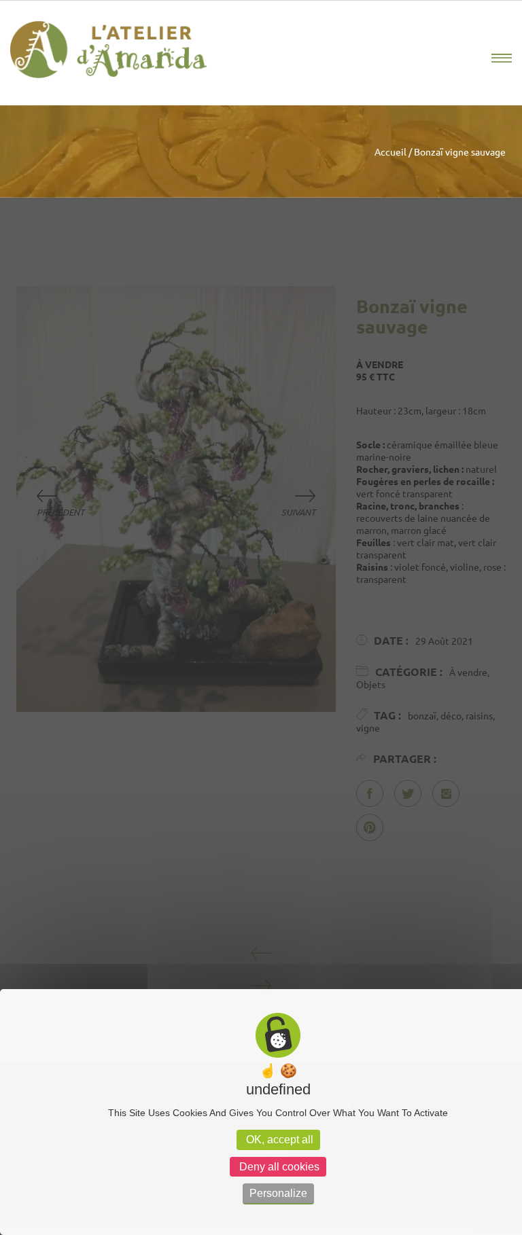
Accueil (390, 151)
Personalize (278, 1193)
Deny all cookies (278, 1167)
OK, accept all (278, 1139)
